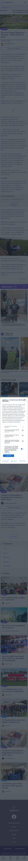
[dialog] (14, 430)
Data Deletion (5, 461)
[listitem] (14, 427)
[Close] (25, 400)
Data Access (14, 461)
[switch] (22, 430)
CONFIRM (8, 455)
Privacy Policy (22, 461)
